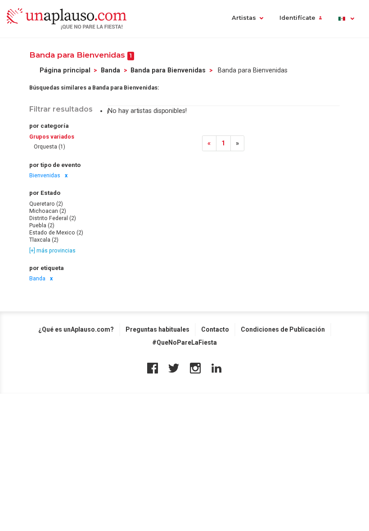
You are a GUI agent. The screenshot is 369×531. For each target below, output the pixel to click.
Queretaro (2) (46, 204)
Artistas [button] (244, 17)
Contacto (215, 329)
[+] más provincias (52, 251)
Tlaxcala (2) (43, 240)
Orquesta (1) (49, 147)
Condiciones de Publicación (283, 329)
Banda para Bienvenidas (168, 70)
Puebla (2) (41, 225)
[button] (346, 18)
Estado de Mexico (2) (56, 233)
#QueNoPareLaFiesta (184, 342)
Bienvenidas (44, 175)
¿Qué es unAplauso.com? (76, 329)
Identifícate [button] (297, 17)
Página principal (65, 70)
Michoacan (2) (47, 211)
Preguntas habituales (157, 329)
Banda (110, 70)
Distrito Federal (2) (52, 218)
